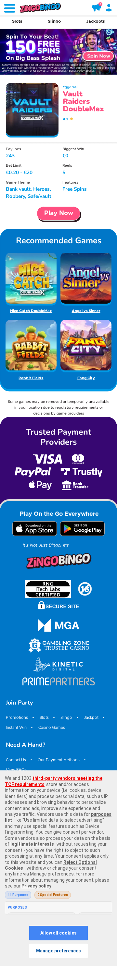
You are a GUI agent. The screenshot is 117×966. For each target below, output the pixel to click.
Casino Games (51, 728)
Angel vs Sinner (86, 311)
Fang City (86, 378)
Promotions (17, 717)
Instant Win (16, 728)
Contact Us (16, 760)
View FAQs (16, 770)
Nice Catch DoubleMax (31, 311)
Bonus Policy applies (82, 71)
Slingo (54, 21)
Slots (17, 21)
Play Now (58, 213)
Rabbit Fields (31, 378)
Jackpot (91, 717)
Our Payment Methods (59, 760)
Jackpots (95, 21)
